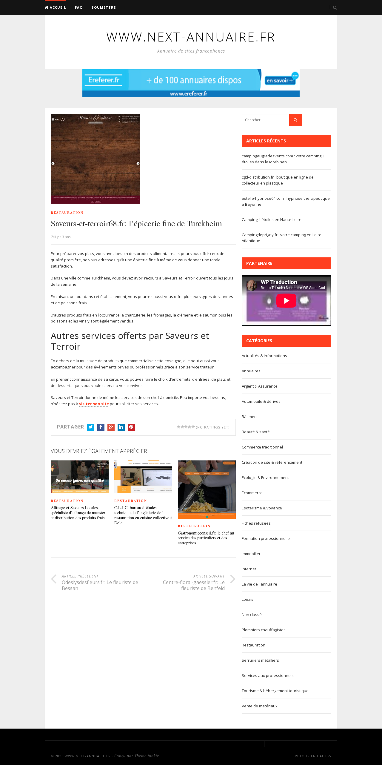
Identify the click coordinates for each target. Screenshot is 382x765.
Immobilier (251, 553)
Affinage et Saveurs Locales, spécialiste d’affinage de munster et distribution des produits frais (78, 512)
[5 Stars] (193, 426)
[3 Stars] (186, 426)
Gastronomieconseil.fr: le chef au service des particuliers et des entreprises (206, 538)
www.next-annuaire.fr (88, 756)
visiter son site (94, 403)
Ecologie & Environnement (265, 477)
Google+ (111, 427)
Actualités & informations (264, 355)
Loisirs (247, 599)
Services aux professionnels (268, 675)
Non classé (252, 614)
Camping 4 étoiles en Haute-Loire (271, 219)
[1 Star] (179, 426)
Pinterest (131, 427)
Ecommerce (252, 492)
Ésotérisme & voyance (262, 508)
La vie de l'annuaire (259, 584)
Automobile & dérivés (261, 401)
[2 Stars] (182, 426)
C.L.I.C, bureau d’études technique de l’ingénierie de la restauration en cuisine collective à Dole (143, 515)
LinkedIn (121, 427)
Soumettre (104, 7)
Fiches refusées (256, 523)
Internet (249, 569)
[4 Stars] (189, 426)
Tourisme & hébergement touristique (275, 690)
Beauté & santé (256, 431)
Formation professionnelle (266, 538)
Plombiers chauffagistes (264, 629)
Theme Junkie (147, 755)
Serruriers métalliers (260, 660)
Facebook (100, 427)
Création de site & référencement (272, 462)
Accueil (57, 7)
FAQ (79, 7)
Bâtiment (250, 416)
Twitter (90, 427)
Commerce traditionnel (262, 447)
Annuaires (251, 371)
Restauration (67, 212)
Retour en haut (311, 756)
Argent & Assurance (260, 386)
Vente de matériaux (260, 706)
